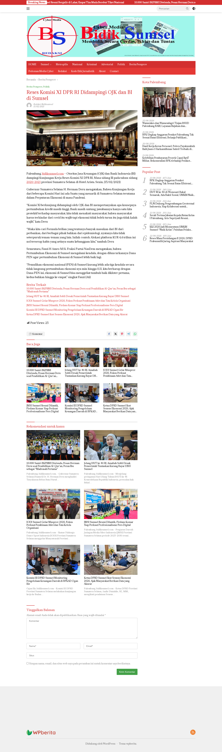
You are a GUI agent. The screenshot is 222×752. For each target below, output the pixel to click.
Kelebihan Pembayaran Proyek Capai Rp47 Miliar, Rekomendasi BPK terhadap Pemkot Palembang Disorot (166, 159)
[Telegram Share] (128, 333)
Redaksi (62, 71)
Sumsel (45, 64)
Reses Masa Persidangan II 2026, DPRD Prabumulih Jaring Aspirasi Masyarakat (171, 240)
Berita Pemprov (138, 64)
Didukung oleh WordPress (100, 743)
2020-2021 (33, 182)
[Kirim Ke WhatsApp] (135, 333)
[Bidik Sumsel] (111, 36)
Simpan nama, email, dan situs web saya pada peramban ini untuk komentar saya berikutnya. (80, 663)
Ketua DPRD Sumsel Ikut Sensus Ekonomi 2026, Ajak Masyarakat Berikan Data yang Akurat (76, 314)
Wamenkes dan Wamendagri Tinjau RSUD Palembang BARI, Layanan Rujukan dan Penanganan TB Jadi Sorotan (165, 125)
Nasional (77, 64)
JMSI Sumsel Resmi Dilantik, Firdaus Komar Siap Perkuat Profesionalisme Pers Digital (74, 305)
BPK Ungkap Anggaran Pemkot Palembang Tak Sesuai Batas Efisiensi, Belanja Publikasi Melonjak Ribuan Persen (168, 136)
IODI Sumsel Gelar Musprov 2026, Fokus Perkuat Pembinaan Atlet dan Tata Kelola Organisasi (78, 300)
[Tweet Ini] (115, 333)
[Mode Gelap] (194, 8)
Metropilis (62, 64)
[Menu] (28, 8)
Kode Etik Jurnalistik (82, 71)
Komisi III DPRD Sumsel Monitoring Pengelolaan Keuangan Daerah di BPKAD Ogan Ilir (74, 309)
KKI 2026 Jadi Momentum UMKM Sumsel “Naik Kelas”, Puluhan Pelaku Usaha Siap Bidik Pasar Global (170, 228)
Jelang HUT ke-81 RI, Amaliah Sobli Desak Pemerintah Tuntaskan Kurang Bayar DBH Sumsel (77, 296)
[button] (187, 8)
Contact (114, 71)
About (102, 71)
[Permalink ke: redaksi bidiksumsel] (29, 105)
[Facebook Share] (109, 333)
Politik (121, 64)
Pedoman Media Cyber (41, 71)
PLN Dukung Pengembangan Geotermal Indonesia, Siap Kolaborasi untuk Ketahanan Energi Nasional (172, 205)
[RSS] (193, 732)
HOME (32, 64)
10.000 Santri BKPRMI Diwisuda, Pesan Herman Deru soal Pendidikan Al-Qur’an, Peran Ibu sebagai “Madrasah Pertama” (149, 2)
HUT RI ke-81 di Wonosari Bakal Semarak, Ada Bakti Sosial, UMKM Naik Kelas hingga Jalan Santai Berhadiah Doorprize (172, 193)
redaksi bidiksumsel (43, 104)
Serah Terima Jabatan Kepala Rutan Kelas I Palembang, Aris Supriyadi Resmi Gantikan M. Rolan (172, 217)
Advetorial (107, 64)
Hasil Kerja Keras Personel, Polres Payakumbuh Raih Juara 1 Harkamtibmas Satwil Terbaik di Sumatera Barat (168, 148)
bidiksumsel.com (53, 173)
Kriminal (92, 64)
